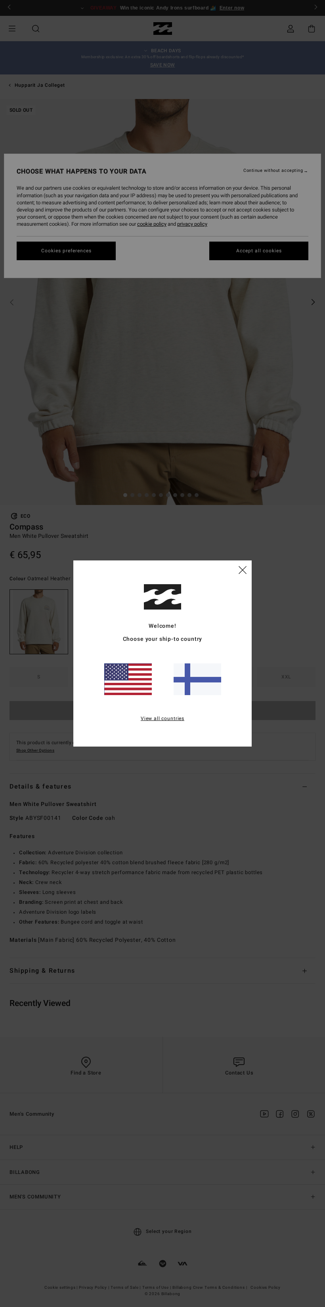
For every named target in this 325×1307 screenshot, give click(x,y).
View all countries (162, 718)
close (243, 569)
